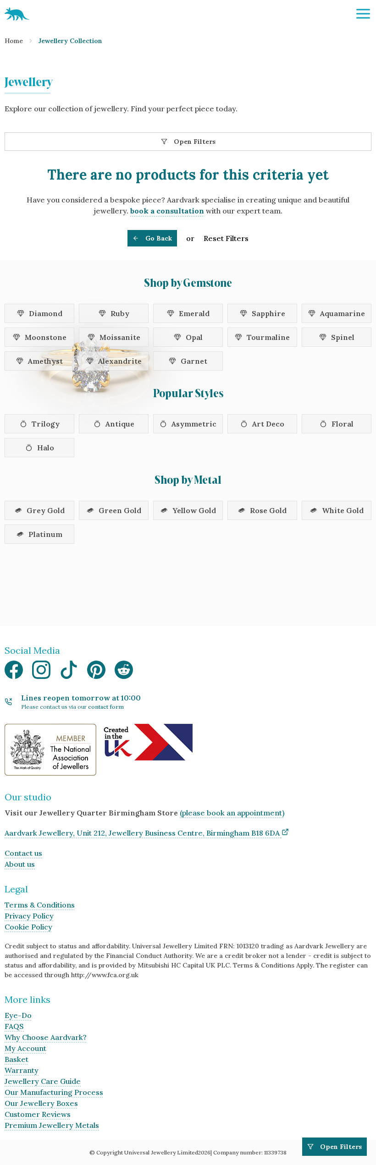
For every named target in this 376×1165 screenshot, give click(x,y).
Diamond (45, 313)
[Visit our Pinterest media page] (96, 672)
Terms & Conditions (40, 904)
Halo (45, 447)
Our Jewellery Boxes (41, 1103)
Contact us (23, 853)
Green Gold (120, 510)
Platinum (45, 534)
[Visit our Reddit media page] (124, 672)
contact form (106, 706)
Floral (343, 423)
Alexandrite (120, 361)
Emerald (194, 313)
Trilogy (46, 423)
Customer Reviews (38, 1114)
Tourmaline (268, 337)
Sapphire (268, 313)
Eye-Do (18, 1015)
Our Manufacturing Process (54, 1092)
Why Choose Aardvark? (46, 1037)
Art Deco (268, 423)
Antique (119, 423)
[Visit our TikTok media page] (69, 672)
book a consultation (167, 210)
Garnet (194, 361)
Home (14, 41)
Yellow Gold (194, 510)
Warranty (22, 1070)
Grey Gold (46, 510)
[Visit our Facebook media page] (14, 672)
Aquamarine (342, 313)
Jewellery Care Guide (43, 1081)
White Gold (343, 510)
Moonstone (45, 337)
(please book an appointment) (232, 812)
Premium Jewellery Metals (52, 1125)
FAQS (14, 1026)
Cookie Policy (28, 926)
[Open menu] (363, 13)
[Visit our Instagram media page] (41, 672)
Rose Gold (268, 510)
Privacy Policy (29, 915)
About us (20, 864)
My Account (25, 1048)
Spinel (342, 337)
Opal (194, 337)
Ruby (120, 313)
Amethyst (45, 361)
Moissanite (120, 337)
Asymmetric (193, 423)
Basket (16, 1059)
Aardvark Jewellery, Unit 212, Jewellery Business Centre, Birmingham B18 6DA (142, 832)
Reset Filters (226, 238)
